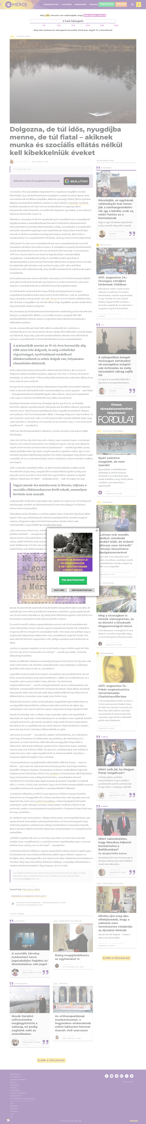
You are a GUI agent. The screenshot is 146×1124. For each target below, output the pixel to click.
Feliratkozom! (73, 580)
